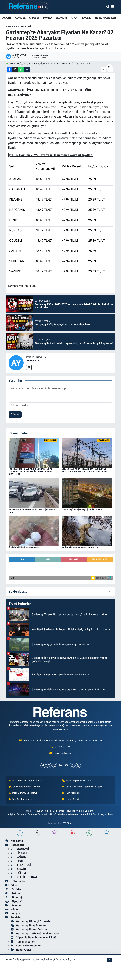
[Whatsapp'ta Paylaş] (21, 69)
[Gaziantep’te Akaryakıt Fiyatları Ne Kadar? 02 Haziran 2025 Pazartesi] (60, 63)
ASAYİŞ (6, 17)
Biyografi (17, 901)
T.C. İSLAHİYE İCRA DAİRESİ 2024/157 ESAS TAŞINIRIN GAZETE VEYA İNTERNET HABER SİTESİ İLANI (30, 472)
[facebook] (20, 833)
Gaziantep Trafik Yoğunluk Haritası (84, 786)
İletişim (15, 913)
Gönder (15, 414)
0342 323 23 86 (63, 746)
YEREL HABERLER (105, 17)
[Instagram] (54, 765)
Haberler (11, 26)
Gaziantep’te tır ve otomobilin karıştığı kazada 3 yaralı (44, 959)
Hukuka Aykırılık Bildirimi (80, 810)
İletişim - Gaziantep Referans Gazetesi (27, 814)
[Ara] (107, 6)
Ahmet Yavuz (33, 360)
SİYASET (34, 17)
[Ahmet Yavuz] (16, 362)
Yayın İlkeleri (107, 814)
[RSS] (78, 765)
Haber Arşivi (72, 799)
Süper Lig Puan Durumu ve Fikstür (37, 937)
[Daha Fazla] (27, 69)
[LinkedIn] (60, 765)
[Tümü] (110, 433)
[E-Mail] (29, 367)
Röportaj (16, 897)
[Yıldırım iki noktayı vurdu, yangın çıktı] (87, 530)
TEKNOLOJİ (23, 864)
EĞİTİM (21, 873)
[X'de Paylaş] (15, 69)
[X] (49, 765)
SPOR (74, 17)
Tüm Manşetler (73, 792)
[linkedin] (106, 833)
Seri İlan (16, 893)
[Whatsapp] (72, 765)
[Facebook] (43, 765)
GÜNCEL (20, 17)
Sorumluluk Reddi (89, 814)
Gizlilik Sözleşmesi (55, 810)
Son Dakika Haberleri (23, 799)
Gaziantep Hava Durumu (78, 780)
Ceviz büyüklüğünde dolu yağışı (24, 547)
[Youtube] (66, 765)
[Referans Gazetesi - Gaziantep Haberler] (27, 7)
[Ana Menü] (112, 6)
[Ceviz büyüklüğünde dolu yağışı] (34, 530)
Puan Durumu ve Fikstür (24, 792)
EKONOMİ (62, 17)
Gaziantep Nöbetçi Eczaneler (27, 780)
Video (14, 885)
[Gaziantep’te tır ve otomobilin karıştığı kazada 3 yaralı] (34, 492)
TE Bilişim (68, 823)
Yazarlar (16, 889)
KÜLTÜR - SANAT (26, 877)
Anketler (16, 905)
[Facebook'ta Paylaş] (9, 69)
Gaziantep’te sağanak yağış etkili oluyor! (82, 509)
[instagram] (54, 833)
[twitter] (37, 833)
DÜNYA (47, 17)
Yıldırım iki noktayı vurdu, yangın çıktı (80, 547)
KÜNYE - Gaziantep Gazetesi (63, 814)
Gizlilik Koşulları (34, 810)
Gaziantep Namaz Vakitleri (27, 786)
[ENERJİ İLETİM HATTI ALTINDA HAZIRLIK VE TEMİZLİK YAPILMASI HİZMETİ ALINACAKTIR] (87, 452)
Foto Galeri (18, 881)
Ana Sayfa (17, 840)
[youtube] (72, 833)
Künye (14, 909)
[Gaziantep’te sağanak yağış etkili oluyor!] (87, 492)
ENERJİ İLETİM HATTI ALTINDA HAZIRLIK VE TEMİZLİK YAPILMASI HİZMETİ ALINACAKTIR (84, 470)
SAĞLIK (86, 17)
